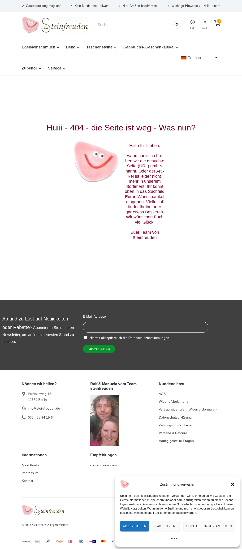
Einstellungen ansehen (209, 526)
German (193, 58)
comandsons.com (103, 465)
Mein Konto (30, 465)
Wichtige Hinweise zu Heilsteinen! (193, 6)
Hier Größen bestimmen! (138, 6)
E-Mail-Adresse (94, 316)
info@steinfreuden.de (44, 408)
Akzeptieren (135, 526)
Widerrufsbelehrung (173, 401)
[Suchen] (177, 25)
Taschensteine (99, 47)
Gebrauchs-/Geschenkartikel (148, 47)
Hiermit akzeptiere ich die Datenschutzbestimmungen (129, 338)
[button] (232, 484)
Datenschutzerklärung (175, 417)
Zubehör (29, 68)
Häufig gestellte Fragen (176, 441)
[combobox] (138, 25)
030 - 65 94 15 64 (41, 417)
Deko (70, 47)
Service (54, 68)
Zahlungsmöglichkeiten (176, 425)
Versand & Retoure (173, 433)
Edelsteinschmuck (38, 47)
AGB (162, 394)
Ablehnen (166, 526)
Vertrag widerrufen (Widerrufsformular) (188, 409)
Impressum (30, 473)
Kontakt (27, 481)
